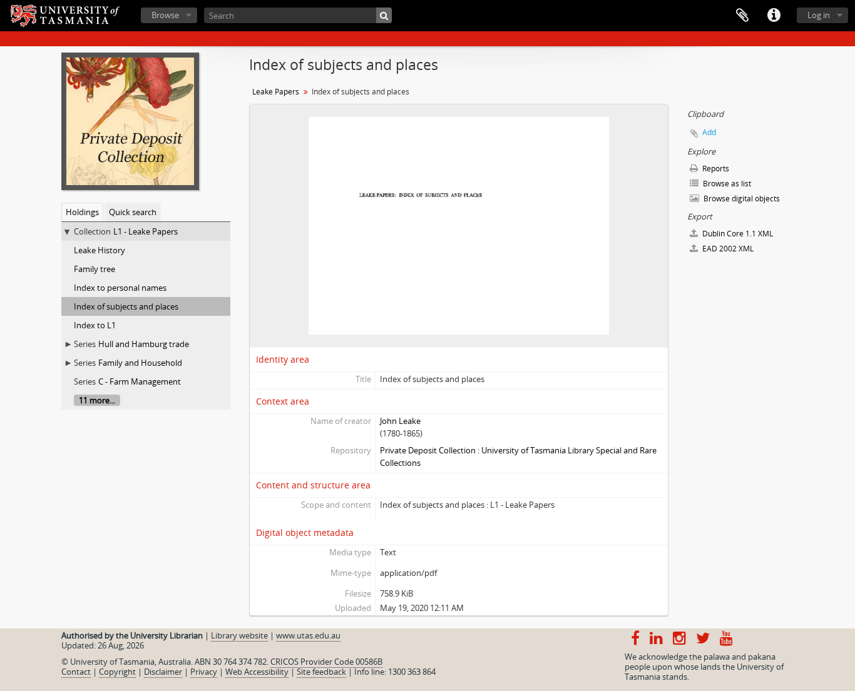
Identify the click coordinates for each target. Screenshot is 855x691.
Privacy (203, 671)
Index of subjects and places (126, 306)
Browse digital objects (741, 198)
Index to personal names (120, 287)
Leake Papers (275, 91)
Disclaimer (163, 671)
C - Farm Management (139, 381)
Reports (714, 168)
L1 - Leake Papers (145, 231)
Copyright (117, 671)
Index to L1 (95, 325)
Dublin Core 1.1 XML (736, 233)
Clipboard (742, 15)
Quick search (132, 212)
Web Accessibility (257, 671)
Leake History (99, 250)
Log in (818, 15)
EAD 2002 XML (727, 248)
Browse (165, 15)
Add (709, 132)
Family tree (94, 269)
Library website (239, 635)
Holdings (82, 212)
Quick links (773, 15)
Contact (76, 671)
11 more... (97, 400)
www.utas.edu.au (308, 635)
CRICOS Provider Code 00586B (326, 661)
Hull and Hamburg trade (143, 344)
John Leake (400, 420)
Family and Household (140, 362)
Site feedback (321, 671)
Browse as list (726, 183)
